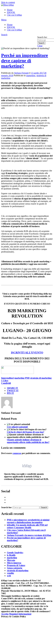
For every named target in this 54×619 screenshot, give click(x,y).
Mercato (11, 560)
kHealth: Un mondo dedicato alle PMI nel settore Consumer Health (27, 526)
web (9, 575)
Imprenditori (7, 378)
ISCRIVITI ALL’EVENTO (27, 352)
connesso (17, 453)
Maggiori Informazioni (20, 614)
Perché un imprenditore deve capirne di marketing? (24, 60)
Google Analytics (15, 552)
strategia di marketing (41, 378)
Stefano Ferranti (21, 73)
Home (10, 10)
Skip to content (8, 2)
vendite (10, 573)
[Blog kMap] (7, 5)
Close (39, 46)
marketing (30, 75)
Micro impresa (14, 563)
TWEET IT (13, 390)
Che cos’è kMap (14, 15)
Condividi (6, 383)
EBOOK (11, 12)
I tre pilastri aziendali (17, 427)
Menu (3, 20)
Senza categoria (14, 568)
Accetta (4, 614)
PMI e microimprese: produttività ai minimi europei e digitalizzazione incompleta (28, 521)
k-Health (11, 555)
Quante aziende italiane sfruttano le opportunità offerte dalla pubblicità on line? (28, 440)
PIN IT (10, 393)
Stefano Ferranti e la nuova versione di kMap (29, 535)
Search (4, 34)
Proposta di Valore (16, 565)
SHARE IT (12, 388)
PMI (27, 378)
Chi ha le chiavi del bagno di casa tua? (25, 432)
